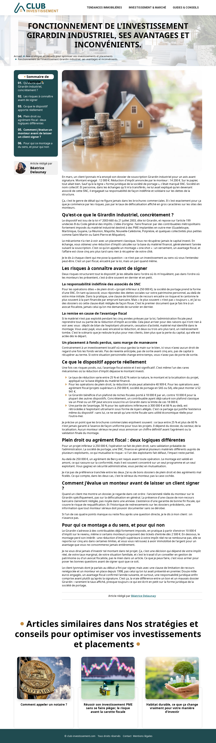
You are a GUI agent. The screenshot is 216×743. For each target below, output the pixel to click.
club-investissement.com (81, 736)
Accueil (18, 56)
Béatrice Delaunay (38, 170)
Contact (127, 736)
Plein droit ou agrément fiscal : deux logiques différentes (32, 119)
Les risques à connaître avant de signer (35, 98)
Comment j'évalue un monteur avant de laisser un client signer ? (35, 133)
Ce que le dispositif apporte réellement (33, 108)
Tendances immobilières (104, 7)
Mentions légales (142, 736)
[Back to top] (206, 733)
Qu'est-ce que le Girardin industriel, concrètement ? (31, 86)
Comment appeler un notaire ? (44, 704)
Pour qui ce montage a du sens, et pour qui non (35, 145)
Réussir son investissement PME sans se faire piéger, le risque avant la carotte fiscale (108, 708)
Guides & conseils (186, 7)
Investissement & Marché (147, 7)
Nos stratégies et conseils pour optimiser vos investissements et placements (69, 56)
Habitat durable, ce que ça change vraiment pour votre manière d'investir (172, 708)
